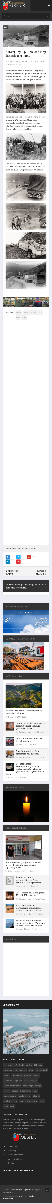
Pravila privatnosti (15, 1155)
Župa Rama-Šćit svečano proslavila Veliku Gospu (27, 752)
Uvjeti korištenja (14, 1159)
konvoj (26, 312)
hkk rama (38, 1065)
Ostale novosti (14, 61)
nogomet (18, 1080)
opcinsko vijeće (30, 1080)
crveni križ (12, 1065)
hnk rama (7, 1070)
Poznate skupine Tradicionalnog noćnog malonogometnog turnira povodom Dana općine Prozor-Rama (25, 768)
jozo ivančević (41, 1070)
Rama (24, 61)
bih (4, 1065)
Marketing (12, 1150)
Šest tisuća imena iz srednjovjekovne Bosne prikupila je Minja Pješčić (28, 880)
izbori (31, 1070)
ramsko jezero (24, 1096)
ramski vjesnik (9, 1096)
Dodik (21, 1065)
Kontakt (11, 1163)
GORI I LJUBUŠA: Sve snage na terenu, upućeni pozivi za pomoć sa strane (30, 726)
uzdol (5, 1106)
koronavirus (17, 1075)
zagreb (24, 317)
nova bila (33, 312)
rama (18, 317)
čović (12, 1106)
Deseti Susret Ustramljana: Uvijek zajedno (29, 739)
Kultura (22, 886)
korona (6, 1075)
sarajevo (7, 1101)
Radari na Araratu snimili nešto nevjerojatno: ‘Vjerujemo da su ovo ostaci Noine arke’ (30, 923)
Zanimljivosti (24, 929)
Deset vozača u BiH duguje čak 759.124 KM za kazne (30, 894)
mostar (36, 1075)
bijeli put (18, 312)
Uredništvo (12, 64)
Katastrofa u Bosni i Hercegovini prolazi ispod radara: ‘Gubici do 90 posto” (29, 908)
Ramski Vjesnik (23, 1189)
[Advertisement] (26, 434)
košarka (27, 1075)
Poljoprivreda (25, 914)
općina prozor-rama (12, 1086)
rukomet (36, 1096)
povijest (6, 1091)
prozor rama (25, 1091)
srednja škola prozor (28, 1101)
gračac (29, 1065)
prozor (40, 312)
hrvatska (23, 1070)
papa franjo (28, 1086)
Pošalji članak (14, 1146)
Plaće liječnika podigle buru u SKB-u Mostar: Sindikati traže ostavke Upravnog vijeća (23, 865)
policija (38, 1086)
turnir (42, 1101)
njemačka (7, 1080)
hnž (15, 1070)
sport (15, 1101)
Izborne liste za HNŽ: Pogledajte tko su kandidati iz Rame (24, 711)
